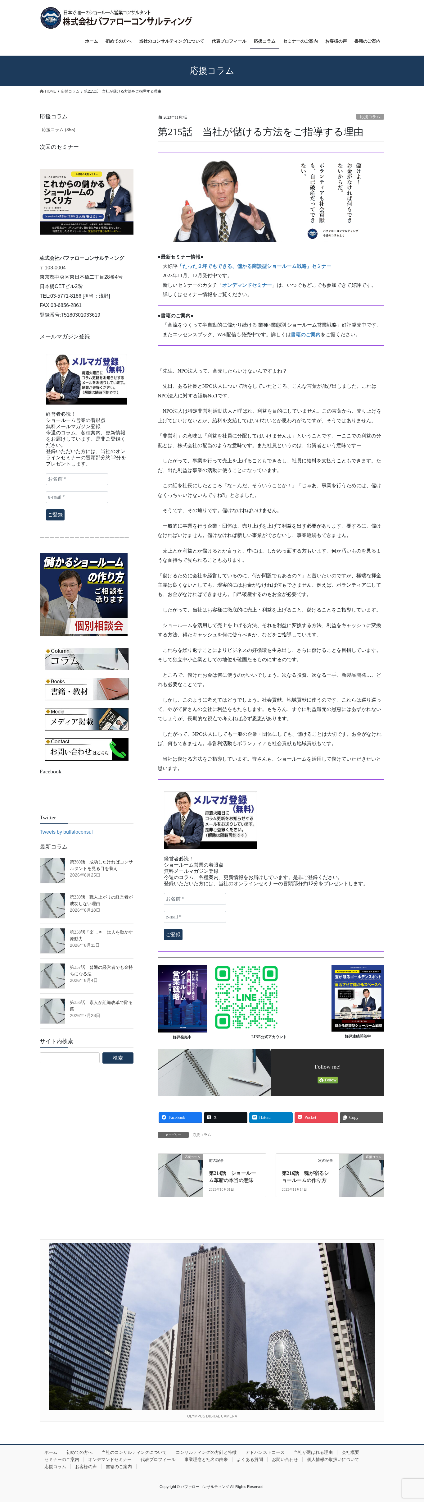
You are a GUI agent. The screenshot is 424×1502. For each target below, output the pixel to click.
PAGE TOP (408, 1451)
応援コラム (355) (58, 129)
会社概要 (350, 1452)
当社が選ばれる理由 (313, 1452)
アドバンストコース (265, 1452)
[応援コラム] (180, 1170)
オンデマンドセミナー (110, 1459)
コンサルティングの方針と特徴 (206, 1452)
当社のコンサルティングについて (134, 1452)
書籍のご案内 (119, 1466)
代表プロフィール (158, 1459)
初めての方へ (79, 1452)
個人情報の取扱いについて (333, 1459)
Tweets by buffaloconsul (66, 832)
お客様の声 (86, 1466)
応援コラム (370, 117)
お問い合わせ (285, 1459)
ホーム (50, 1452)
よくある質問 (250, 1459)
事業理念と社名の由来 (206, 1459)
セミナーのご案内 (61, 1459)
